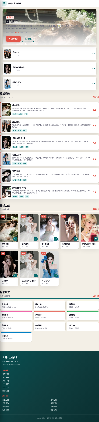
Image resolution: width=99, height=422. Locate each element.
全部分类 (96, 296)
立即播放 (13, 39)
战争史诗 (5, 406)
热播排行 (5, 384)
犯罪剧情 (5, 410)
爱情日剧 (53, 400)
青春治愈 (53, 410)
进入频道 (28, 39)
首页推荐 (5, 374)
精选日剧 (5, 377)
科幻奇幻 (53, 406)
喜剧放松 (53, 403)
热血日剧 (5, 400)
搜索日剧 (5, 391)
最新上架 (5, 381)
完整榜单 (96, 97)
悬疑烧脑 (5, 403)
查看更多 (96, 209)
